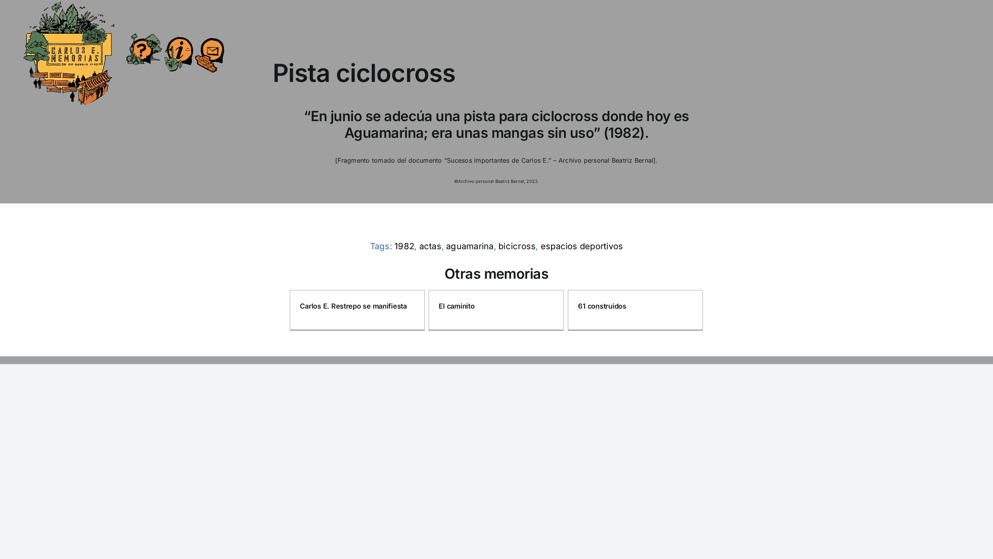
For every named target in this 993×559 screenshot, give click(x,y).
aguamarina (469, 246)
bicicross (517, 246)
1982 (404, 246)
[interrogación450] (143, 34)
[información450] (179, 32)
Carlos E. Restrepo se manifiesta (353, 306)
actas (430, 246)
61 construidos (602, 306)
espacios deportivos (582, 246)
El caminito (456, 306)
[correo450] (210, 33)
